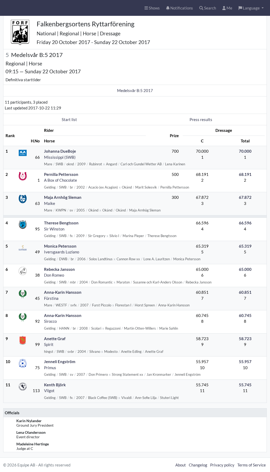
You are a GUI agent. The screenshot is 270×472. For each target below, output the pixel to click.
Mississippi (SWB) (60, 157)
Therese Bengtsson (61, 222)
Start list (69, 119)
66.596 (245, 222)
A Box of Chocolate (60, 180)
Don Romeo (54, 275)
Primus (50, 367)
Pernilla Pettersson (61, 174)
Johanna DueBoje (60, 151)
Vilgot (49, 390)
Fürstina (51, 298)
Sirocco (50, 321)
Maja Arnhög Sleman (62, 197)
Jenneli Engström (59, 361)
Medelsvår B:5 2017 (135, 90)
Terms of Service (251, 465)
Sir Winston (54, 229)
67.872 (245, 197)
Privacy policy (222, 465)
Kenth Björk (55, 384)
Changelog (198, 465)
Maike (49, 203)
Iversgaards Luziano (61, 251)
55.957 (245, 361)
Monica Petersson (60, 246)
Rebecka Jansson (59, 269)
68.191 (245, 174)
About (180, 465)
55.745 (245, 384)
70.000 (245, 151)
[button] (251, 8)
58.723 (245, 338)
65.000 (245, 269)
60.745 (245, 315)
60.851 (245, 292)
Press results (201, 119)
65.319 (245, 246)
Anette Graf (54, 338)
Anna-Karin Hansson (62, 292)
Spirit (49, 344)
